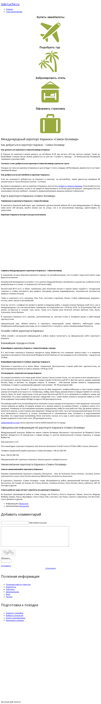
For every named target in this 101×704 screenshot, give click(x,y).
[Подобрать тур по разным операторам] (50, 72)
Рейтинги (10, 589)
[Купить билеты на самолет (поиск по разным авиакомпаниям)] (50, 29)
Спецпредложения (14, 11)
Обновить (5, 558)
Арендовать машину (15, 620)
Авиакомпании (12, 592)
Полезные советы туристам (18, 584)
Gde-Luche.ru (10, 4)
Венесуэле (23, 503)
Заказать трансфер (14, 613)
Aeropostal (24, 506)
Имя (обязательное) (38, 522)
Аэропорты (11, 587)
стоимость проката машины (69, 186)
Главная (9, 9)
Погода (9, 596)
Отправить (6, 566)
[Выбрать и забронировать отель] (50, 103)
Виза (8, 594)
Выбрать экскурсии (14, 615)
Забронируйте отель (10, 422)
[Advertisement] (50, 641)
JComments (50, 568)
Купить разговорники (15, 618)
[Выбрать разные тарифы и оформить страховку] (50, 134)
